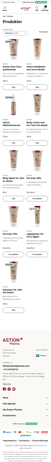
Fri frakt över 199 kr (9, 2)
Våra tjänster (9, 404)
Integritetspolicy (10, 441)
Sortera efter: (8, 30)
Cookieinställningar (40, 441)
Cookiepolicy (24, 441)
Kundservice (9, 415)
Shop (5, 398)
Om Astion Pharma (12, 410)
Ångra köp (7, 384)
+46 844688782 (10, 369)
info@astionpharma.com (16, 366)
